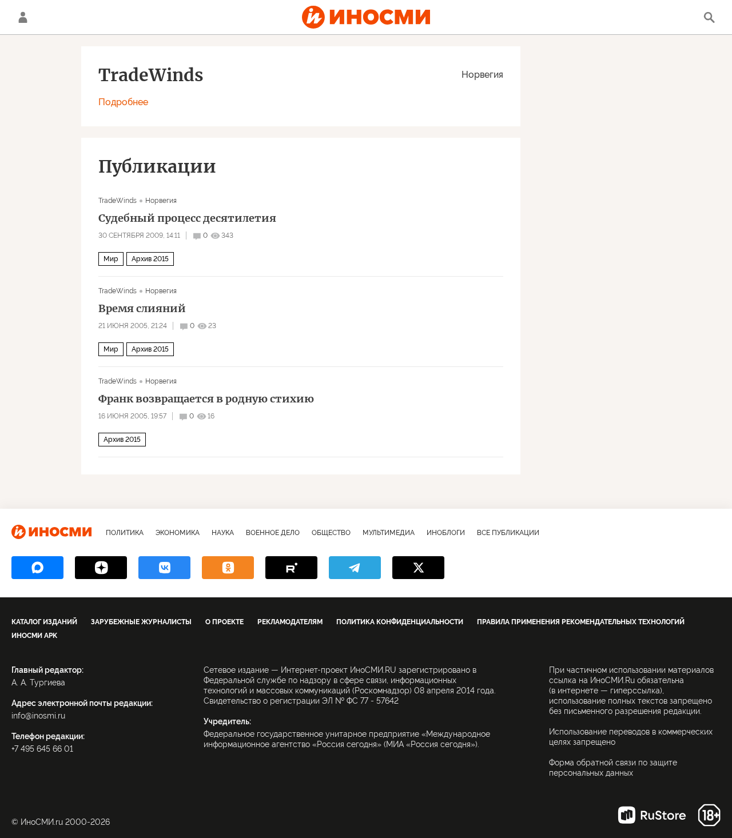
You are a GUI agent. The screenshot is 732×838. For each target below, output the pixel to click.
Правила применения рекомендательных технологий (581, 622)
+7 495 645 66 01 (42, 748)
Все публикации (508, 532)
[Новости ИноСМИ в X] (418, 567)
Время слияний (142, 308)
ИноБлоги (446, 532)
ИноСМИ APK (34, 636)
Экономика (178, 532)
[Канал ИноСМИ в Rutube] (291, 567)
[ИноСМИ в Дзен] (101, 567)
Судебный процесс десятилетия (187, 218)
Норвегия (482, 74)
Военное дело (273, 532)
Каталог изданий (44, 622)
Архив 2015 (150, 259)
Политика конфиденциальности (399, 622)
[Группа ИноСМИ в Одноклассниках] (228, 567)
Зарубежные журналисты (141, 622)
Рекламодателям (290, 622)
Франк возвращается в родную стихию (206, 399)
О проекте (224, 622)
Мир (111, 259)
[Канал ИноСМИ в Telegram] (355, 567)
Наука (223, 532)
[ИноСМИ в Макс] (37, 567)
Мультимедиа (389, 532)
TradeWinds (117, 201)
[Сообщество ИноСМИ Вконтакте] (164, 567)
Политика (125, 532)
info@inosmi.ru (38, 715)
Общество (331, 532)
